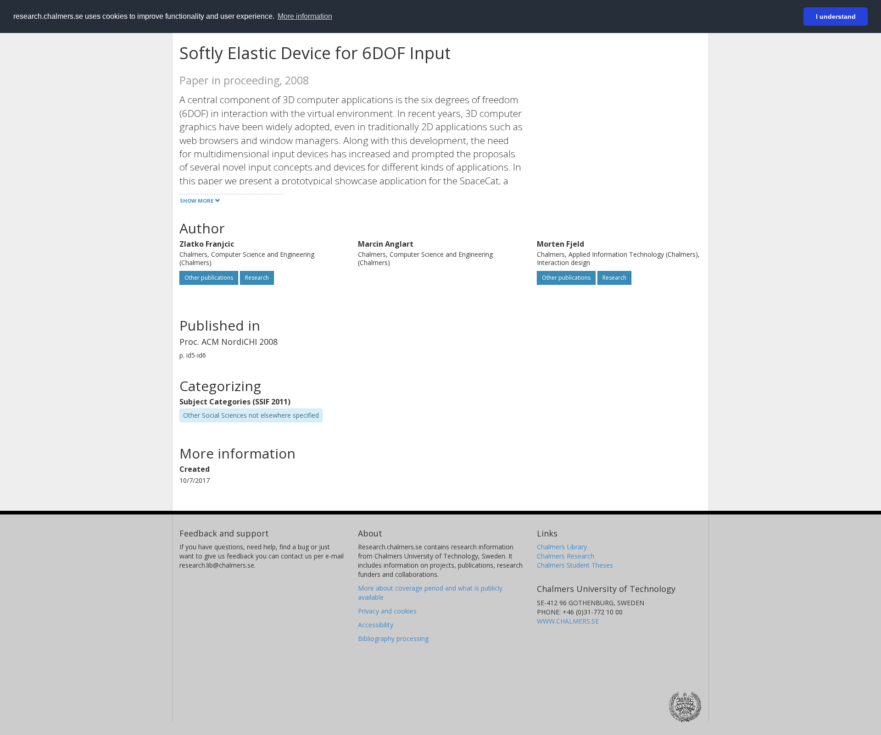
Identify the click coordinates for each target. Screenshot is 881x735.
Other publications (208, 278)
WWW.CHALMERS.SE (568, 621)
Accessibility (375, 624)
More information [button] (305, 16)
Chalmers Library (562, 546)
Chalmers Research (565, 556)
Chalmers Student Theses (575, 565)
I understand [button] (836, 16)
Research (257, 278)
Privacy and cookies (387, 611)
